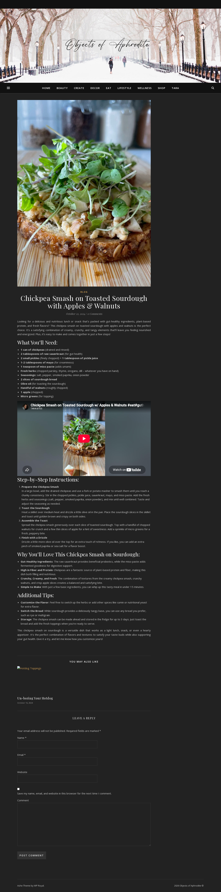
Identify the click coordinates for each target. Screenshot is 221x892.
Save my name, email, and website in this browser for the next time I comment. (64, 793)
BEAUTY (62, 88)
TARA (175, 88)
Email (21, 754)
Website (22, 772)
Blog (84, 291)
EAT (108, 88)
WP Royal (39, 885)
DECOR (95, 88)
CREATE (79, 88)
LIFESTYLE (124, 88)
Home (46, 88)
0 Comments (94, 313)
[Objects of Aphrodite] (110, 44)
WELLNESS (145, 88)
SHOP (161, 88)
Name (21, 737)
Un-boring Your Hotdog (35, 698)
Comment (23, 800)
